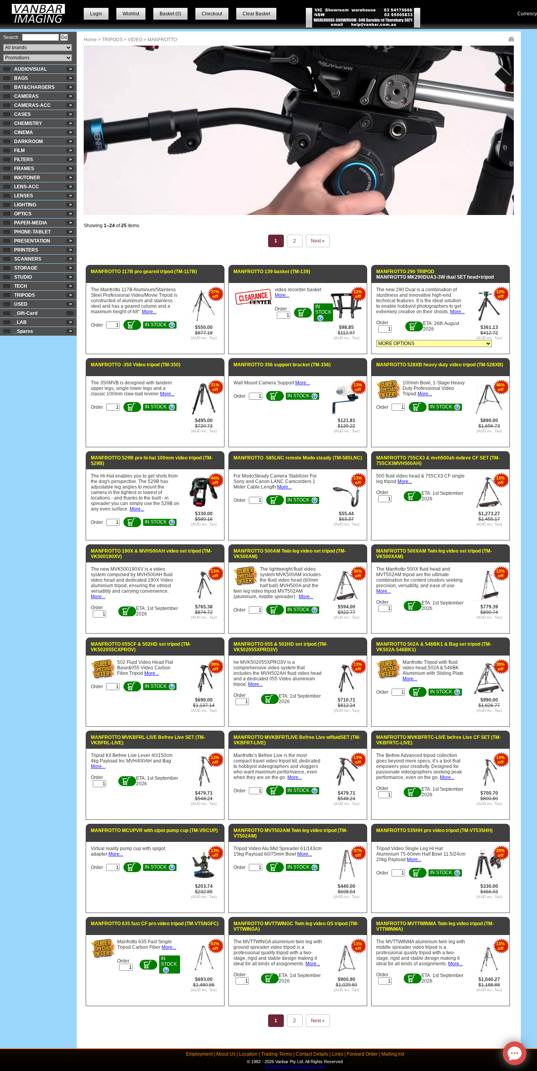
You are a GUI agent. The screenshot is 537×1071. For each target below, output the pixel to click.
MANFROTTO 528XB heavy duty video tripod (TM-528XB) (439, 364)
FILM (19, 150)
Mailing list (392, 1054)
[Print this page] (511, 39)
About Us (225, 1054)
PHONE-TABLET (32, 232)
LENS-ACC (26, 186)
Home (90, 39)
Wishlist (131, 14)
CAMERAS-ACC (32, 105)
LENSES (23, 195)
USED (21, 304)
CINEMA (23, 132)
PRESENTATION (32, 241)
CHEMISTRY (28, 123)
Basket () (170, 14)
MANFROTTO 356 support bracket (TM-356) (282, 364)
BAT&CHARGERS (34, 87)
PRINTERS (26, 250)
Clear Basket (256, 14)
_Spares (23, 331)
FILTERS (23, 159)
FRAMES (24, 168)
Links (337, 1054)
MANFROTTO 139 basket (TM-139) (272, 271)
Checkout (212, 14)
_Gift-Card (25, 313)
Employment (199, 1054)
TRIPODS (24, 295)
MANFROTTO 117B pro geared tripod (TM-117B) (144, 271)
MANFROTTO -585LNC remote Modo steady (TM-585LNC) (298, 458)
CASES (22, 114)
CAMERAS (26, 96)
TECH (20, 286)
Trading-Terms (276, 1054)
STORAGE (25, 268)
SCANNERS (27, 259)
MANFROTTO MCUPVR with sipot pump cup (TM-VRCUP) (154, 830)
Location (248, 1054)
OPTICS (22, 214)
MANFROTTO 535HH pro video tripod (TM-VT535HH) (434, 830)
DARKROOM (28, 141)
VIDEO (135, 39)
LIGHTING (25, 205)
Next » (318, 241)
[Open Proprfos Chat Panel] (514, 1053)
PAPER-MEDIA (30, 223)
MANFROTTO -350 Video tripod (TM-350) (135, 364)
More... (149, 311)
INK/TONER (27, 177)
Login (96, 14)
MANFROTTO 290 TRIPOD (405, 271)
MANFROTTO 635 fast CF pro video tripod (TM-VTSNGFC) (155, 923)
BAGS (21, 78)
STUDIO (23, 277)
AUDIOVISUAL (30, 69)
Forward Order (362, 1054)
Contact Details (312, 1054)
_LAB (20, 322)
